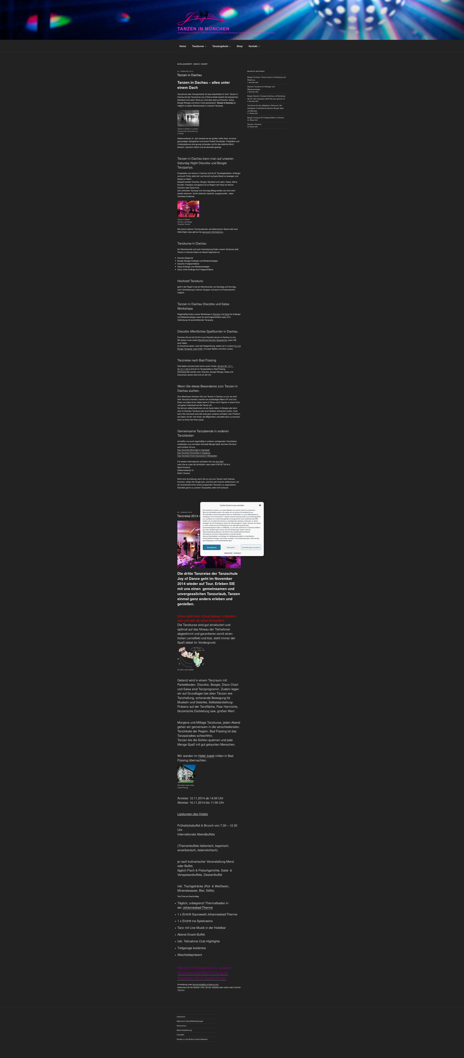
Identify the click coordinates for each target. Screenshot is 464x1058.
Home (182, 46)
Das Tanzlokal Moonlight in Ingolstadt (193, 450)
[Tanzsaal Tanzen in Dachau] (188, 118)
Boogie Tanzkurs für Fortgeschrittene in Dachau (265, 117)
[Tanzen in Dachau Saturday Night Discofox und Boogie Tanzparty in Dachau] (188, 209)
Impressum (237, 553)
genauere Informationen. (213, 232)
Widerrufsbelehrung (184, 1030)
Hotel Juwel (206, 755)
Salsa (227, 314)
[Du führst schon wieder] (190, 657)
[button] (260, 505)
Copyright (180, 1034)
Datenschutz (228, 553)
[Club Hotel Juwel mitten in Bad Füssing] (186, 774)
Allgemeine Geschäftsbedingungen (190, 1021)
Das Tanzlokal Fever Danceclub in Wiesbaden (197, 455)
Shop (240, 46)
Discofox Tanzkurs (254, 124)
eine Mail (220, 461)
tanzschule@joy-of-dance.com (206, 984)
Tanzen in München (203, 28)
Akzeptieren (211, 547)
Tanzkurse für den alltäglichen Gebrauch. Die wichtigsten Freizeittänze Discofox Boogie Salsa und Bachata (265, 108)
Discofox (216, 314)
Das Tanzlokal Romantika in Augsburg (193, 452)
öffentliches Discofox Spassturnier (212, 340)
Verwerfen (231, 547)
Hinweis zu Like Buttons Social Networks (192, 1039)
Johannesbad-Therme (198, 907)
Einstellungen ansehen (251, 547)
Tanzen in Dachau (189, 75)
